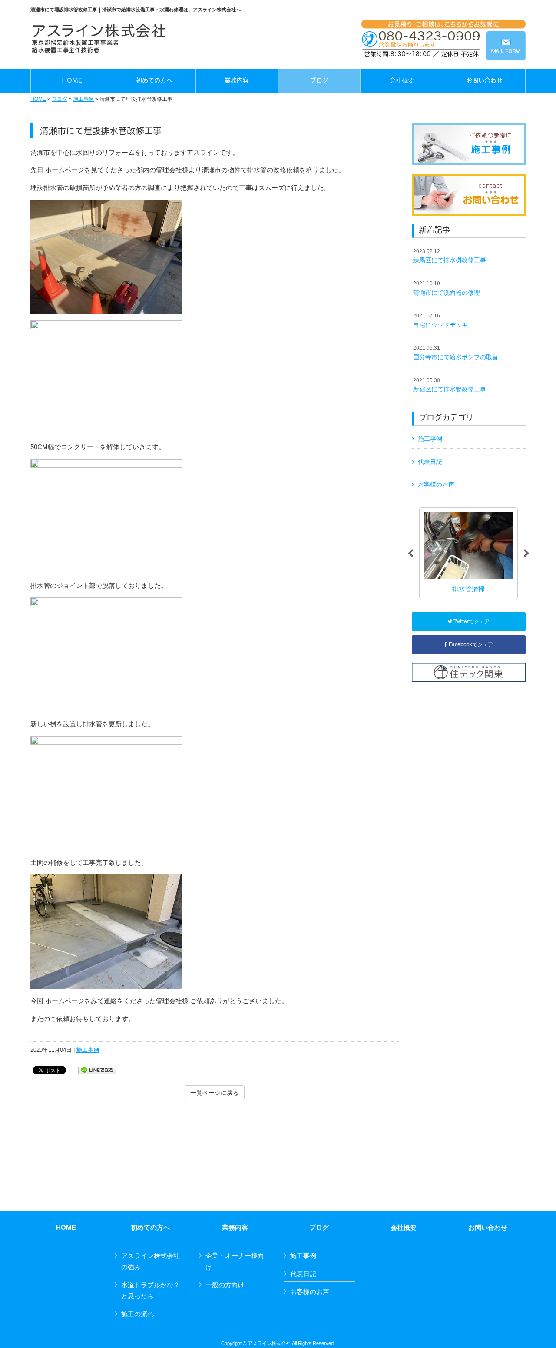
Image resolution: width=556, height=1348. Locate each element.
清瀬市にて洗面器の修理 (446, 288)
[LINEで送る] (97, 1069)
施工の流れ (137, 1314)
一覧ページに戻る (214, 1092)
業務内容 (235, 1227)
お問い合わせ (487, 1227)
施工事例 (83, 99)
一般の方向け (225, 1284)
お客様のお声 (436, 484)
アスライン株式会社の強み (150, 1261)
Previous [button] (410, 553)
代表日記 (430, 461)
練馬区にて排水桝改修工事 (449, 256)
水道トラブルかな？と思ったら (150, 1290)
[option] (468, 553)
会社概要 (404, 1227)
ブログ (59, 99)
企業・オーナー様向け (234, 1261)
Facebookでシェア (470, 644)
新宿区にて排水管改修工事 (449, 385)
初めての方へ (150, 1227)
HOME (38, 99)
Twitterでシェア (471, 621)
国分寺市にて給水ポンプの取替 (455, 352)
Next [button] (526, 553)
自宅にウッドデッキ (440, 320)
